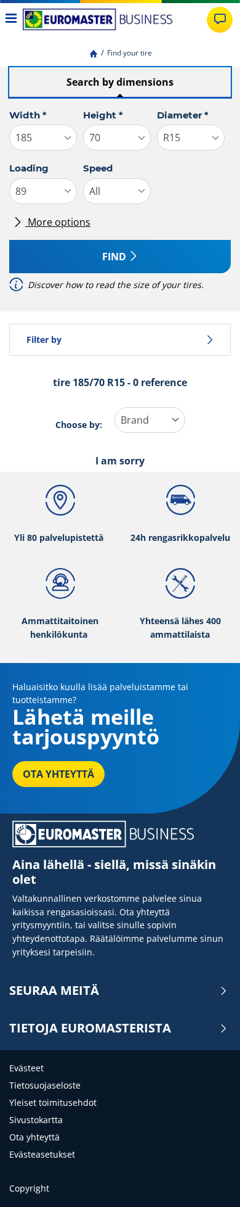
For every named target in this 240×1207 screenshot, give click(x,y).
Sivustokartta (36, 1120)
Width (28, 115)
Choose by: (78, 424)
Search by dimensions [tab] (120, 82)
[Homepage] (93, 52)
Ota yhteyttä (34, 1137)
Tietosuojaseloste (45, 1085)
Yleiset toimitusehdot (53, 1102)
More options (57, 222)
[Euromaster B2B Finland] (98, 19)
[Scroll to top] (208, 1181)
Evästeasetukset (42, 1154)
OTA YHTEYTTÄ (58, 774)
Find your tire (129, 52)
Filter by (44, 339)
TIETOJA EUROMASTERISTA (90, 1028)
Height (103, 115)
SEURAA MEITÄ (54, 990)
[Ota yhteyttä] (220, 20)
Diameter (183, 115)
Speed (98, 168)
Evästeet (26, 1068)
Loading (29, 168)
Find (114, 256)
